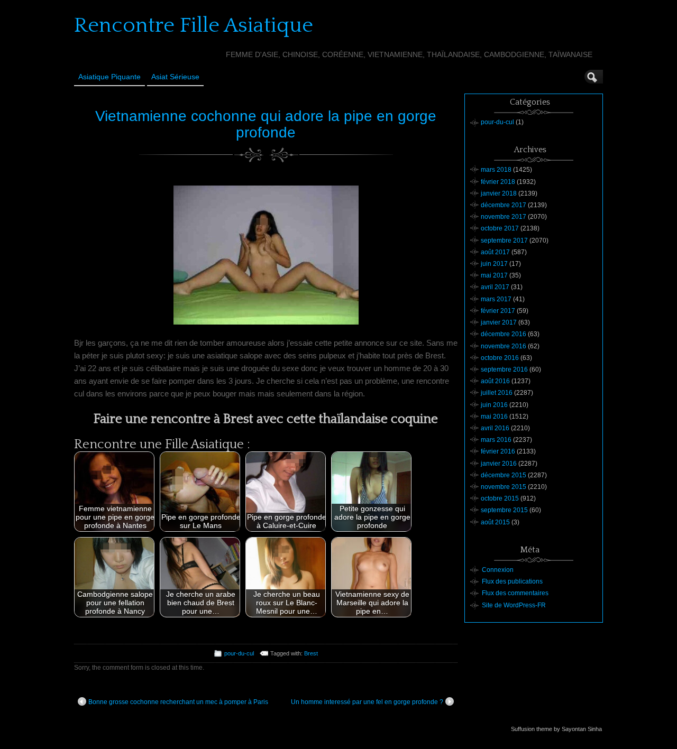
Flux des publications (512, 581)
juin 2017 (494, 263)
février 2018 (498, 182)
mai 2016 (494, 416)
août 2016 (495, 381)
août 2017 (495, 252)
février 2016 (498, 451)
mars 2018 (496, 169)
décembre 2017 (503, 205)
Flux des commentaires (515, 593)
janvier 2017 (499, 322)
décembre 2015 (503, 475)
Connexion (498, 570)
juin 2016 (494, 405)
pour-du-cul (239, 653)
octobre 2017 (500, 228)
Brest (311, 653)
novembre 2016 (503, 346)
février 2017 (498, 311)
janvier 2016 (499, 463)
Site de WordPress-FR (514, 605)
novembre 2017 (503, 216)
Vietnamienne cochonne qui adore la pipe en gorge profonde (265, 124)
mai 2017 (494, 275)
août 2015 (495, 522)
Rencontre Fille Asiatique (193, 25)
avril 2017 (495, 287)
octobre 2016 (500, 358)
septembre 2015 (504, 510)
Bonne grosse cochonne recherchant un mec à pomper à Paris (178, 702)
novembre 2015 (503, 487)
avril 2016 (495, 428)
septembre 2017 (504, 240)
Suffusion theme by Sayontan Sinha (556, 729)
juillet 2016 (497, 392)
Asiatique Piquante (109, 76)
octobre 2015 (500, 498)
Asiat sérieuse (175, 76)
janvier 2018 (499, 193)
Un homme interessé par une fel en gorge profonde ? (367, 702)
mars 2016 (496, 439)
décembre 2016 (503, 334)
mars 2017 (496, 299)
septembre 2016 (504, 369)
